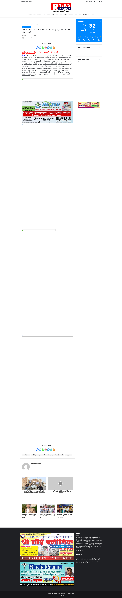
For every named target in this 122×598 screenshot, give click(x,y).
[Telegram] (48, 47)
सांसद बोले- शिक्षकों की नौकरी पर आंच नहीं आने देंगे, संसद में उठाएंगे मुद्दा (47, 516)
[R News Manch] (61, 8)
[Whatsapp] (43, 47)
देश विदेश (30, 14)
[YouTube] (80, 550)
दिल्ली (34, 14)
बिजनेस (61, 14)
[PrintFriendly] (51, 47)
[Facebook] (37, 47)
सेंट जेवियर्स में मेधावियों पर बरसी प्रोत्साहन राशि (64, 515)
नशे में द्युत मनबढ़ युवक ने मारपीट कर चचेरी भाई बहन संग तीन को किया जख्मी (48, 455)
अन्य (92, 14)
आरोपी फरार (26, 455)
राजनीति (53, 14)
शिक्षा (89, 14)
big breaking (29, 24)
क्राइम (48, 14)
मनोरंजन (65, 14)
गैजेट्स (80, 14)
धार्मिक (76, 14)
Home (24, 24)
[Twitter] (40, 47)
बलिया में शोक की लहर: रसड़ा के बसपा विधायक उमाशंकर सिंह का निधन (29, 516)
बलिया (29, 27)
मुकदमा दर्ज (69, 455)
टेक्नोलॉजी (85, 14)
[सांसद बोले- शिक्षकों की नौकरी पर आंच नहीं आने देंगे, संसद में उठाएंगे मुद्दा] (47, 508)
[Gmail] (45, 47)
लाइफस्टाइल (71, 14)
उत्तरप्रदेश (39, 14)
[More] (54, 47)
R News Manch (27, 37)
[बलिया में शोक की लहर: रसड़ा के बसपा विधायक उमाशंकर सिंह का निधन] (29, 508)
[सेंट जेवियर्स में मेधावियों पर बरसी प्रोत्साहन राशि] (65, 508)
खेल (57, 14)
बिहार (44, 14)
